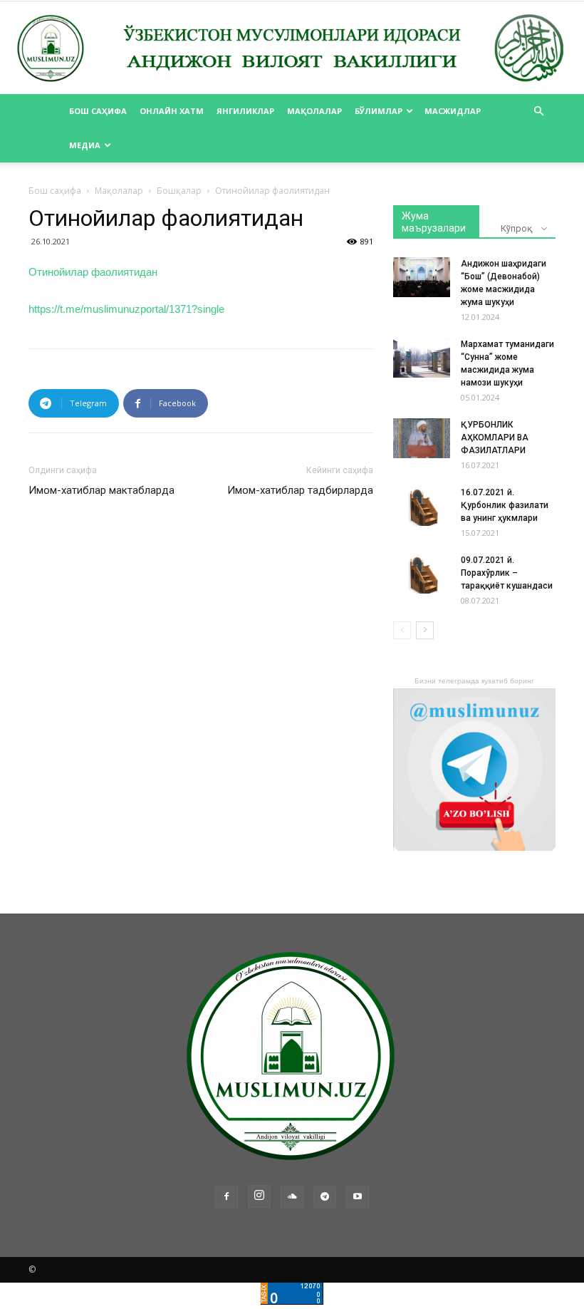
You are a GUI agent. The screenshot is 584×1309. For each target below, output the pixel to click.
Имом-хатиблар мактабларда (101, 490)
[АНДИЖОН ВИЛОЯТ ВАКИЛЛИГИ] (292, 49)
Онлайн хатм (172, 110)
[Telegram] (324, 1197)
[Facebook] (226, 1197)
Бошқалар (179, 191)
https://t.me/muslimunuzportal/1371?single (126, 309)
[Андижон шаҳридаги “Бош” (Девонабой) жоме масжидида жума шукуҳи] (421, 277)
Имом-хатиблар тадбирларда (300, 490)
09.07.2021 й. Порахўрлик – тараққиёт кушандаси (507, 573)
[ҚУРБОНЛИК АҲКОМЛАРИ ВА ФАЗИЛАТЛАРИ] (421, 438)
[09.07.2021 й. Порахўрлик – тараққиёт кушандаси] (421, 574)
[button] (538, 111)
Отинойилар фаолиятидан (92, 272)
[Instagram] (259, 1196)
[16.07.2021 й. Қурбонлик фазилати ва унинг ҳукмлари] (421, 506)
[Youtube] (357, 1197)
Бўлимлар (378, 110)
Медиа (84, 145)
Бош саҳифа (98, 110)
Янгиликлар (245, 110)
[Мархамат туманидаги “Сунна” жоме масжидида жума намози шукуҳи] (421, 358)
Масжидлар (452, 110)
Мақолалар (314, 110)
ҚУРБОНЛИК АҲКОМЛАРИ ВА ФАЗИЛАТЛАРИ (494, 437)
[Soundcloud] (292, 1197)
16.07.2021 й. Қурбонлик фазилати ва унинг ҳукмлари (504, 505)
